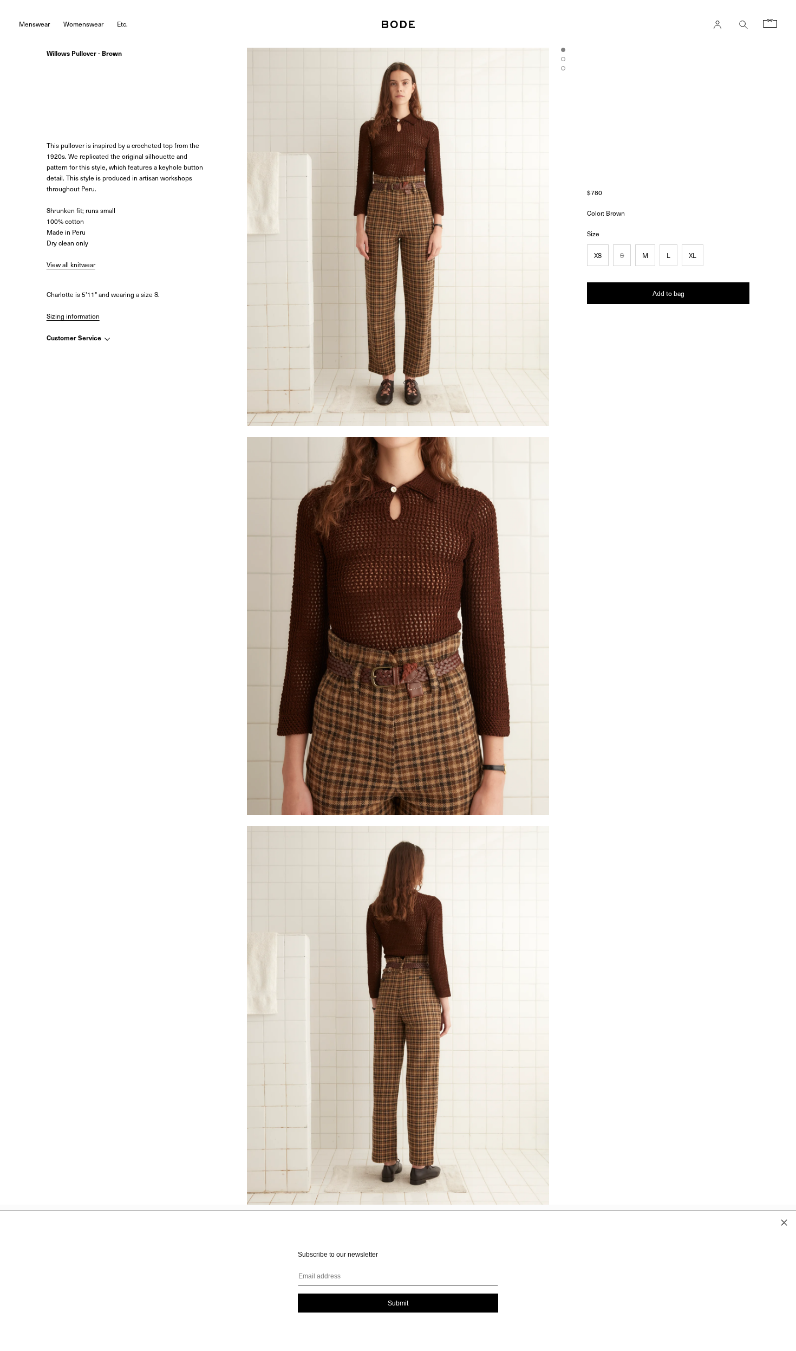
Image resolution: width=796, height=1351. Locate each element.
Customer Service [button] (75, 338)
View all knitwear (71, 264)
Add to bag (668, 293)
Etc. (122, 23)
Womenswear (83, 23)
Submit (398, 1303)
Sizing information (73, 316)
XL (692, 255)
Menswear (34, 23)
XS (598, 255)
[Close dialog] (784, 1222)
